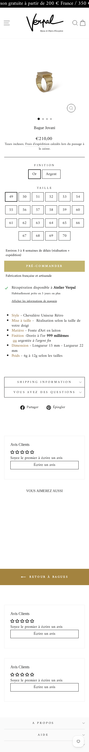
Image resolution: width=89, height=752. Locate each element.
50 (24, 196)
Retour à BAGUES (48, 577)
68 (38, 235)
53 (65, 196)
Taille (44, 188)
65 (65, 222)
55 (11, 209)
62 (24, 222)
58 (51, 209)
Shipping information (44, 382)
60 (78, 209)
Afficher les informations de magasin (34, 301)
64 (51, 222)
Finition (44, 165)
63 (38, 222)
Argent (51, 174)
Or (34, 174)
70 (65, 235)
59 (65, 209)
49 (11, 196)
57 (38, 209)
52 (51, 196)
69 (51, 235)
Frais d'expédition (37, 144)
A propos (43, 723)
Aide (43, 735)
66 (78, 222)
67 (24, 235)
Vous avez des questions (44, 392)
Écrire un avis (44, 464)
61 (11, 222)
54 (78, 196)
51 (38, 196)
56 (24, 209)
